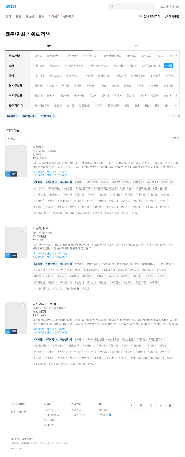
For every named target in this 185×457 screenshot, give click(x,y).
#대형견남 (88, 276)
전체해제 (174, 115)
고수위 (98, 105)
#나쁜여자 (66, 282)
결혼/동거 (120, 75)
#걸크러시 (151, 206)
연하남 (38, 85)
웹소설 (29, 16)
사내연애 (88, 75)
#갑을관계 (54, 194)
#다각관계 (167, 263)
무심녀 (92, 95)
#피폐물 (38, 182)
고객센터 (20, 403)
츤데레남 (168, 85)
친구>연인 (72, 75)
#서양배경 (153, 182)
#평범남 (125, 276)
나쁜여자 (64, 95)
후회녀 (117, 95)
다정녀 (142, 95)
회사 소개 (104, 409)
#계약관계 (39, 194)
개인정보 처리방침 (29, 443)
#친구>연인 (143, 188)
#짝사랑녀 (51, 182)
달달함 (58, 105)
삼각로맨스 (55, 75)
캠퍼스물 (131, 55)
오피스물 (146, 55)
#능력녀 (162, 200)
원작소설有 (113, 105)
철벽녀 (105, 95)
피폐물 (168, 65)
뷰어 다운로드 (51, 414)
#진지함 (69, 212)
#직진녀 (125, 206)
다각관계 (39, 75)
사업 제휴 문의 (79, 414)
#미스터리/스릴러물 (98, 182)
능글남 (127, 85)
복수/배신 (119, 65)
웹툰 (18, 16)
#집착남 (128, 194)
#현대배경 (138, 182)
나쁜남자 (52, 85)
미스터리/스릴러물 (111, 55)
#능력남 (77, 200)
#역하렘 (141, 339)
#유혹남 (50, 200)
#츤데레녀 (112, 206)
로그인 (170, 6)
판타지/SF (72, 55)
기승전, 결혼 (40, 228)
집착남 (78, 85)
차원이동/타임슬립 (98, 65)
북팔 (50, 232)
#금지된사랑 (160, 188)
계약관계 (170, 75)
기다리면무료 (42, 105)
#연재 (125, 212)
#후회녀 (62, 206)
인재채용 (103, 414)
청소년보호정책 (46, 443)
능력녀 (50, 95)
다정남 (102, 85)
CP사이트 (49, 419)
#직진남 (150, 200)
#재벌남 (101, 276)
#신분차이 (66, 182)
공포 (156, 105)
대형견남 (153, 85)
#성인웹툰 (167, 182)
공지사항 (20, 411)
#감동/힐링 (84, 212)
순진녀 (155, 95)
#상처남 (113, 200)
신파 (166, 105)
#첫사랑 (79, 194)
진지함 (70, 105)
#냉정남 (125, 200)
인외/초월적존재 (151, 65)
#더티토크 (39, 188)
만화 (8, 16)
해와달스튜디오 (57, 307)
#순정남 (164, 194)
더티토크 (39, 65)
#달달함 (57, 212)
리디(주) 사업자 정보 (21, 439)
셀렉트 (67, 16)
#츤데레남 (63, 200)
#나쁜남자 (102, 194)
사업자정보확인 (63, 443)
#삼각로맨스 (127, 188)
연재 (137, 105)
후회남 (65, 85)
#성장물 (68, 188)
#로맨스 (79, 182)
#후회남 (115, 194)
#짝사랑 (67, 194)
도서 (41, 16)
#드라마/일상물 (121, 182)
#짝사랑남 (39, 282)
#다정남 (152, 194)
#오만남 (137, 200)
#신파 (135, 212)
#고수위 (97, 212)
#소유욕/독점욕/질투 (105, 188)
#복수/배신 (54, 188)
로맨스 (38, 55)
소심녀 (167, 95)
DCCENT (53, 150)
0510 (35, 307)
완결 (147, 105)
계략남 (90, 85)
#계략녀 (164, 206)
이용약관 (15, 443)
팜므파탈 (79, 95)
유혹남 (140, 85)
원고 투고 (76, 409)
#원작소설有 (112, 212)
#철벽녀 (50, 206)
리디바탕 (48, 424)
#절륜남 (101, 200)
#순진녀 (98, 206)
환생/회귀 (54, 65)
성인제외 (174, 137)
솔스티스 (38, 146)
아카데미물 (175, 55)
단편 (127, 105)
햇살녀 (38, 95)
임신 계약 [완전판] (44, 304)
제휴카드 (48, 409)
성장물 (133, 65)
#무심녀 (38, 206)
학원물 (160, 55)
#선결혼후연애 (92, 269)
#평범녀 (103, 282)
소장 (35, 150)
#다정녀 (86, 206)
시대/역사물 (89, 55)
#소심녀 (91, 282)
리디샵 (53, 16)
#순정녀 (74, 206)
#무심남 (89, 200)
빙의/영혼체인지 (74, 65)
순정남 (115, 85)
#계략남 (140, 194)
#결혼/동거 (73, 345)
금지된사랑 (104, 75)
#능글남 (38, 200)
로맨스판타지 (54, 55)
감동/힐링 (84, 105)
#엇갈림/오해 (83, 188)
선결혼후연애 (138, 75)
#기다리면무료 (42, 212)
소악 (35, 232)
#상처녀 (137, 206)
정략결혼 (156, 75)
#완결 (85, 288)
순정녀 (130, 95)
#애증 (90, 194)
